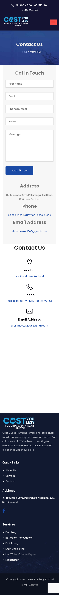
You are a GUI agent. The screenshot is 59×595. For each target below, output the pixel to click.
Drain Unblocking (15, 548)
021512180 (40, 5)
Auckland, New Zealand (29, 276)
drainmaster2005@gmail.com (29, 231)
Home (24, 51)
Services (10, 475)
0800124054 (30, 10)
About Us (11, 470)
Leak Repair (12, 559)
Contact (11, 481)
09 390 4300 (23, 5)
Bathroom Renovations (19, 537)
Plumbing (11, 532)
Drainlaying (12, 543)
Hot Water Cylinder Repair (21, 554)
